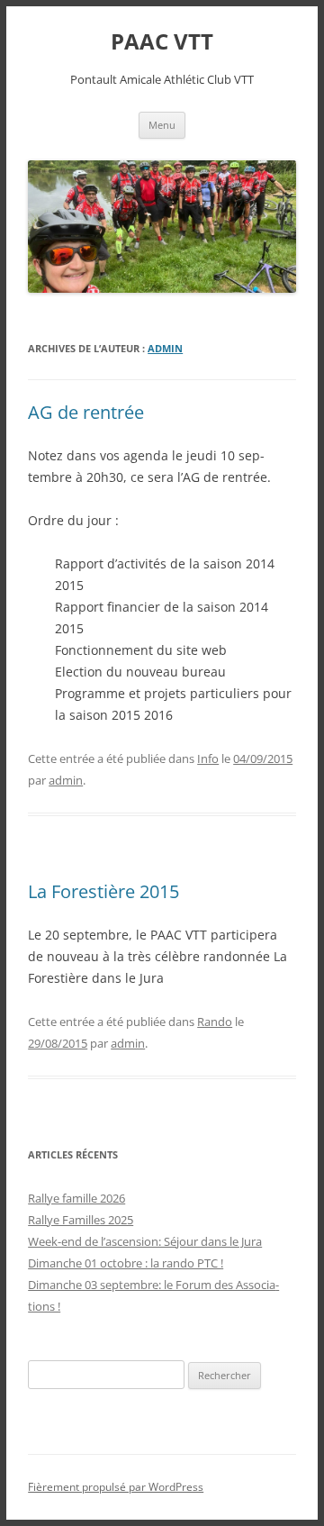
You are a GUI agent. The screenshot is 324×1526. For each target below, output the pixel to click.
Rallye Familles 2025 (80, 1220)
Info (208, 758)
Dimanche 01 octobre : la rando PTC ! (125, 1263)
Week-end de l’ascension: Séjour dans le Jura (145, 1241)
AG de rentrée (86, 412)
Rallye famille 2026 (76, 1198)
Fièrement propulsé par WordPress (115, 1486)
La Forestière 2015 (103, 891)
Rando (214, 1021)
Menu (162, 125)
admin (165, 348)
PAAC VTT (162, 42)
